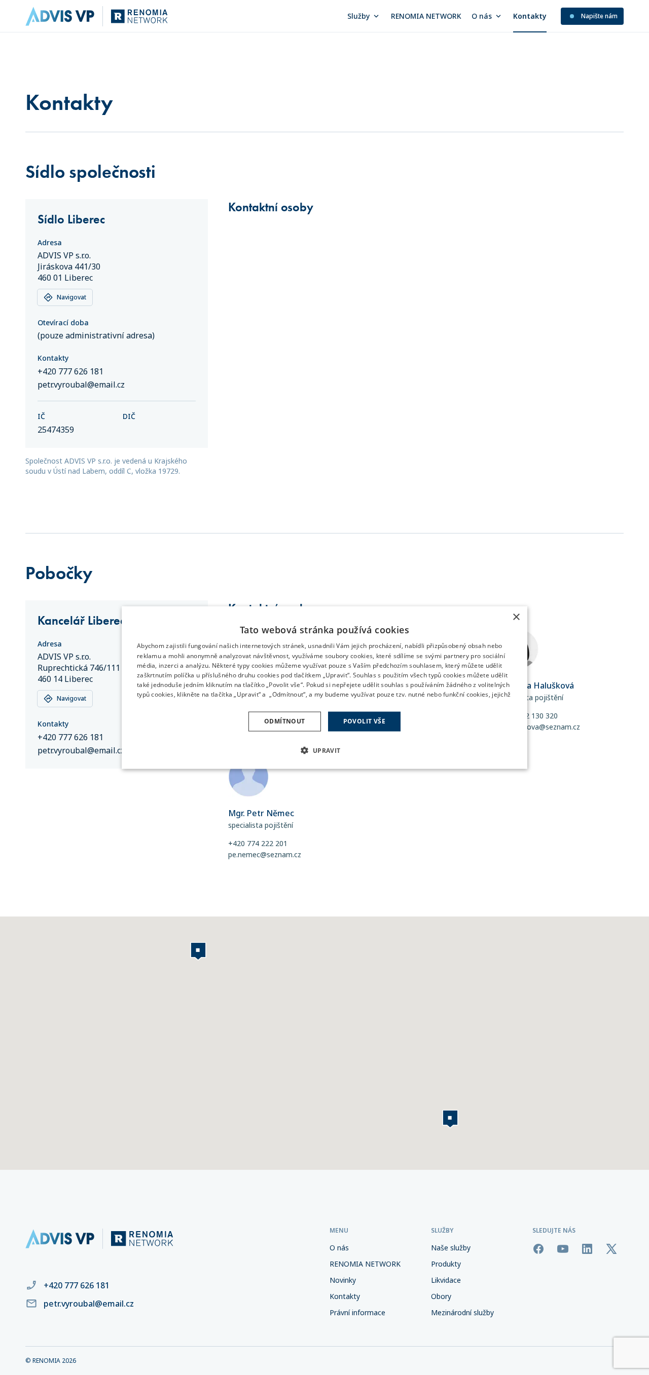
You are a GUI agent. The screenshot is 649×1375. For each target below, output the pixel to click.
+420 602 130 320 (528, 715)
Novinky (343, 1280)
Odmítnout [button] (284, 721)
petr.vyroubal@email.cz (81, 384)
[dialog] (324, 687)
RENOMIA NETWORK (426, 16)
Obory (441, 1296)
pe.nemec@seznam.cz (264, 854)
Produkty (446, 1264)
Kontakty (530, 16)
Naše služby (451, 1247)
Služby (358, 16)
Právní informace (357, 1312)
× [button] (516, 617)
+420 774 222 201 (257, 843)
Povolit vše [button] (364, 721)
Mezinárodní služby (462, 1312)
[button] (324, 750)
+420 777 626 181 (70, 371)
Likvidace (446, 1280)
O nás (482, 16)
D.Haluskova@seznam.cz (539, 727)
